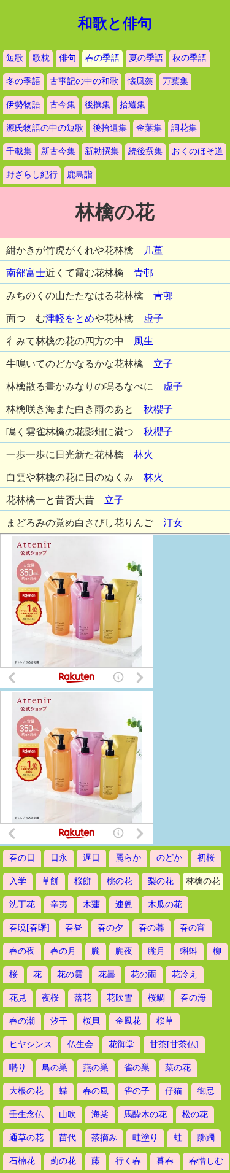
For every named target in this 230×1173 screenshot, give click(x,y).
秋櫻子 (158, 409)
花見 (17, 997)
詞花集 (184, 128)
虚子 (153, 318)
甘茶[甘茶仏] (174, 1044)
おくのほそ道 (197, 151)
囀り (17, 1067)
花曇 (106, 974)
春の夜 (22, 951)
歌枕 (41, 58)
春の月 (63, 951)
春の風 (96, 1091)
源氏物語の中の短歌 (44, 128)
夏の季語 (146, 58)
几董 (153, 250)
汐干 (58, 1021)
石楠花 (22, 1161)
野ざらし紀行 (32, 174)
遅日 (91, 857)
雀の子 (137, 1091)
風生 (143, 341)
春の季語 (102, 58)
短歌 (14, 58)
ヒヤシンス (30, 1044)
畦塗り (145, 1137)
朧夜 (123, 951)
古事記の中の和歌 (84, 81)
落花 (82, 997)
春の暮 (151, 927)
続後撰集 (145, 151)
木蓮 (91, 904)
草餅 (50, 881)
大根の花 (26, 1091)
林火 (143, 454)
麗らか (128, 857)
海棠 (100, 1114)
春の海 (193, 997)
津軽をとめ (69, 318)
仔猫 (173, 1091)
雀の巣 (137, 1067)
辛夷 (58, 904)
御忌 (206, 1091)
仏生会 (80, 1044)
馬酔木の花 (145, 1114)
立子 (163, 363)
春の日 (22, 857)
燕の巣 (96, 1067)
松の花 (195, 1114)
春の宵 (192, 927)
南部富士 (25, 273)
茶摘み (104, 1137)
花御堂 (121, 1044)
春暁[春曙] (29, 927)
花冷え (184, 974)
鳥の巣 (54, 1067)
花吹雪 (119, 997)
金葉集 (149, 128)
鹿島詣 (80, 174)
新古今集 (58, 151)
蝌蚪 (188, 951)
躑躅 (206, 1137)
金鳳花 (128, 1021)
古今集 (62, 104)
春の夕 (110, 927)
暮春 (165, 1161)
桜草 (165, 1021)
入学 (17, 881)
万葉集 (175, 81)
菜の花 (178, 1067)
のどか (169, 857)
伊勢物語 (23, 104)
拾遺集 (132, 104)
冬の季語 (23, 81)
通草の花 (26, 1137)
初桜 (206, 857)
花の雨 (143, 974)
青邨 (143, 273)
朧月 (156, 951)
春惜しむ (206, 1161)
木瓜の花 (165, 904)
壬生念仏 (26, 1114)
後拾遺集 (110, 128)
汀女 (173, 522)
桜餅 (82, 881)
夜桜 (50, 997)
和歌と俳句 (115, 23)
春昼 (73, 927)
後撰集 (97, 104)
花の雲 (70, 974)
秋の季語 (189, 58)
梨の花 (161, 881)
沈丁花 (22, 904)
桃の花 (119, 881)
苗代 (67, 1137)
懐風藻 (140, 81)
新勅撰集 (102, 151)
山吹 (67, 1114)
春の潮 (22, 1021)
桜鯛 (156, 997)
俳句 (67, 58)
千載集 (19, 151)
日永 (58, 857)
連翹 (123, 904)
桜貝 (91, 1021)
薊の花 (63, 1161)
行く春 (128, 1161)
